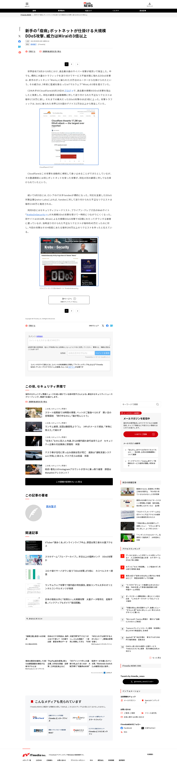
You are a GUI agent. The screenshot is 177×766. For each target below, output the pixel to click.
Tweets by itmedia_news (132, 676)
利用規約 (150, 754)
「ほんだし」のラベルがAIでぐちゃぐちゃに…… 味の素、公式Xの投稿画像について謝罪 (142, 452)
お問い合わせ (61, 760)
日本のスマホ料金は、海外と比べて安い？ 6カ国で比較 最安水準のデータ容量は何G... (58, 639)
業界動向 (61, 10)
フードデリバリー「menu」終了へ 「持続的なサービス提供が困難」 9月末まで (142, 463)
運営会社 (100, 760)
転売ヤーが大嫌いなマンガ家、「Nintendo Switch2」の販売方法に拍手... (102, 664)
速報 (34, 10)
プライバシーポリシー (78, 760)
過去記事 (143, 10)
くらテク (115, 10)
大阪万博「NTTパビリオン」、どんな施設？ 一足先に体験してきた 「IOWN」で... (80, 639)
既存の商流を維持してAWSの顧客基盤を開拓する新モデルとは (36, 664)
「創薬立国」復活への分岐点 (36, 637)
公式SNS (39, 760)
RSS (91, 760)
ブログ (67, 90)
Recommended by (97, 673)
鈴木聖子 (51, 506)
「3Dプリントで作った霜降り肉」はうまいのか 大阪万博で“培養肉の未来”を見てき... (80, 664)
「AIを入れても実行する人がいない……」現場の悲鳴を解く (102, 639)
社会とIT (88, 10)
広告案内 (49, 760)
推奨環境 (122, 760)
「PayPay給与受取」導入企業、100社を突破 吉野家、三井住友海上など (58, 664)
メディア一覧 (27, 760)
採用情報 (111, 760)
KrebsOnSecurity (36, 214)
